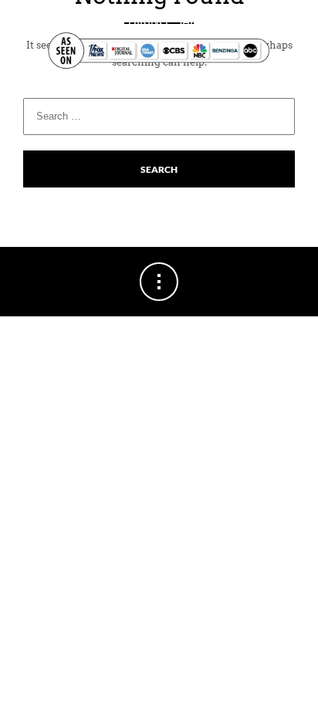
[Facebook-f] (32, 84)
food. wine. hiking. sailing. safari (159, 21)
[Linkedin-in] (91, 84)
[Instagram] (62, 84)
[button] (297, 84)
